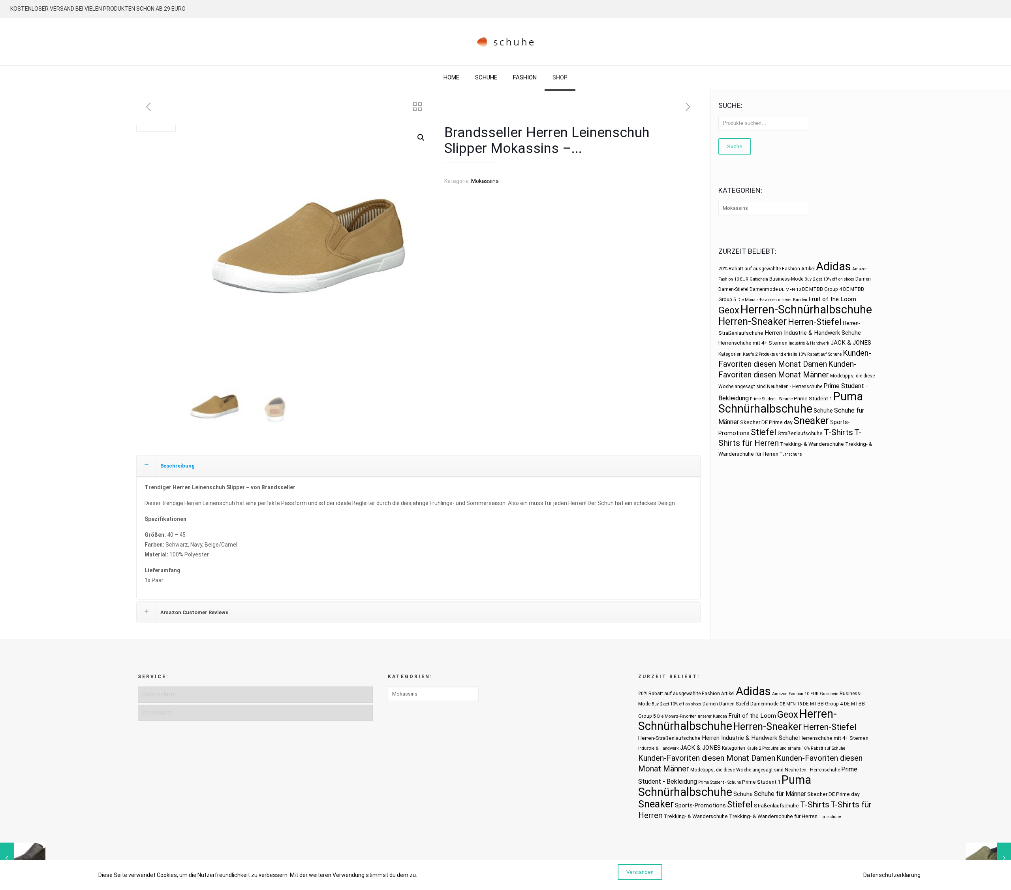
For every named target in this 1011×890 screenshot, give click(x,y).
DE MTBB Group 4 (822, 289)
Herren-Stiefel (815, 322)
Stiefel (763, 432)
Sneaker (811, 420)
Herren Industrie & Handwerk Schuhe (813, 332)
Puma (848, 396)
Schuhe (823, 410)
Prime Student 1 (813, 399)
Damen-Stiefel (733, 289)
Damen (863, 279)
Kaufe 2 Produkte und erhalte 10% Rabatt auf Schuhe (792, 354)
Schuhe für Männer (780, 794)
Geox (728, 310)
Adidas (833, 266)
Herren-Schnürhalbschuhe (806, 309)
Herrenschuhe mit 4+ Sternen (752, 343)
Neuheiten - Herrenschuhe (794, 386)
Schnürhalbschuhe (765, 408)
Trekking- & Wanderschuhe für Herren (773, 816)
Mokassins (485, 181)
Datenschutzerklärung (892, 875)
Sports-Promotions (700, 805)
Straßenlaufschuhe (800, 433)
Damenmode (764, 289)
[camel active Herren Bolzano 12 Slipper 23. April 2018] (22, 858)
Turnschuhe (791, 454)
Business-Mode (786, 279)
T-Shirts (838, 432)
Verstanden (640, 872)
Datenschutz (159, 694)
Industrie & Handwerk (809, 343)
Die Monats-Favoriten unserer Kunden (772, 299)
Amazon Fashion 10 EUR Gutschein (805, 693)
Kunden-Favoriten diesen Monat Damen (706, 758)
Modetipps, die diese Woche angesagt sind (737, 770)
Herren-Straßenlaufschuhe (669, 738)
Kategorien (730, 354)
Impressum (156, 712)
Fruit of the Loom (832, 299)
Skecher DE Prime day (766, 422)
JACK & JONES (851, 342)
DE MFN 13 (790, 289)
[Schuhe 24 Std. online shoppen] (505, 41)
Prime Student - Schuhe (771, 399)
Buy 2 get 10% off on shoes (829, 279)
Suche (734, 146)
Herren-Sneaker (752, 321)
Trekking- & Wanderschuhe (812, 444)
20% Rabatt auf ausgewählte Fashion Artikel (766, 269)
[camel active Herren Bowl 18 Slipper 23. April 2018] (988, 858)
